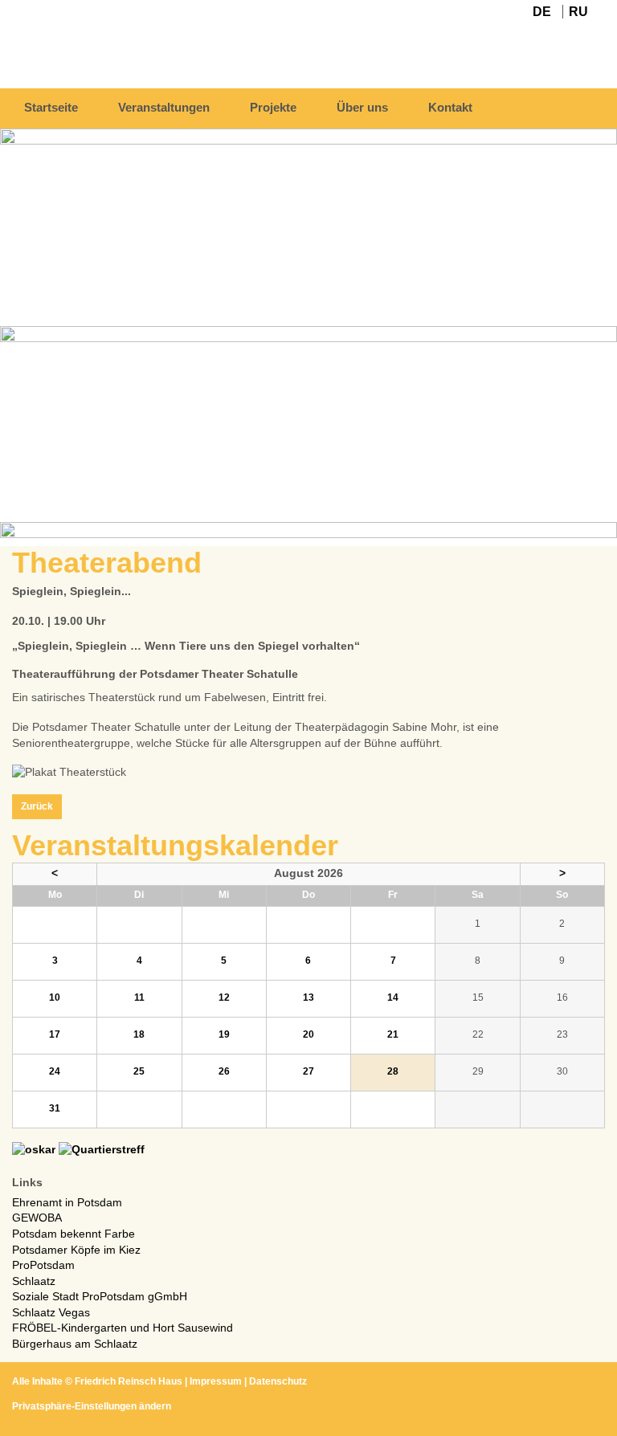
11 (139, 997)
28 (392, 1071)
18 (139, 1034)
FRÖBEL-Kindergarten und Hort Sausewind (122, 1327)
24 (54, 1071)
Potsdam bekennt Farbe (73, 1233)
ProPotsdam (43, 1265)
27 (308, 1071)
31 (54, 1108)
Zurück (37, 806)
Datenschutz (278, 1381)
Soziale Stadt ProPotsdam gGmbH (99, 1296)
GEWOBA (37, 1217)
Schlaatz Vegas (51, 1312)
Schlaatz (33, 1281)
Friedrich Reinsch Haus (128, 1381)
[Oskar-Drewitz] (33, 1149)
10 (54, 997)
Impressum (216, 1381)
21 (392, 1034)
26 (224, 1071)
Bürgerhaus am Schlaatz (74, 1343)
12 (224, 997)
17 (54, 1034)
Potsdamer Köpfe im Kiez (76, 1249)
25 (139, 1071)
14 (392, 997)
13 (308, 997)
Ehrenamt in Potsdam (67, 1202)
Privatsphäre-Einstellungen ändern (91, 1406)
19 (224, 1034)
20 (308, 1034)
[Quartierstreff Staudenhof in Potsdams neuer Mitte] (102, 1149)
